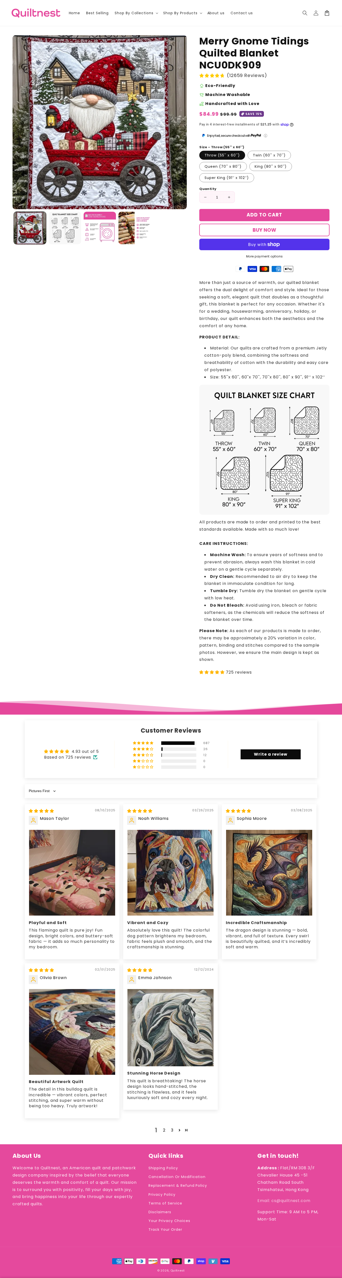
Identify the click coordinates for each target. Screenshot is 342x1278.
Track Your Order (165, 1229)
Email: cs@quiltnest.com (283, 1201)
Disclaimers (159, 1212)
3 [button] (172, 1130)
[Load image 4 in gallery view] (134, 228)
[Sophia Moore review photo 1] (269, 873)
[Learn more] (265, 135)
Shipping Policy (163, 1168)
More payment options (264, 256)
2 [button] (164, 1130)
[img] (41, 811)
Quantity (207, 188)
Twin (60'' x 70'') (269, 155)
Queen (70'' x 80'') (223, 166)
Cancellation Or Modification (177, 1176)
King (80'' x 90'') (271, 166)
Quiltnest (177, 1271)
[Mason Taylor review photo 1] (72, 873)
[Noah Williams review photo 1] (170, 873)
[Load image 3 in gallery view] (100, 228)
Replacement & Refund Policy (177, 1185)
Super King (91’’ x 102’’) (227, 177)
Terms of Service (165, 1203)
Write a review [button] (270, 754)
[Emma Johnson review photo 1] (170, 1028)
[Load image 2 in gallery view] (65, 228)
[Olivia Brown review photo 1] (72, 1032)
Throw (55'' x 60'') (222, 155)
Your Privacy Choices (169, 1220)
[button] (304, 12)
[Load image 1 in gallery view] (30, 228)
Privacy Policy (161, 1194)
